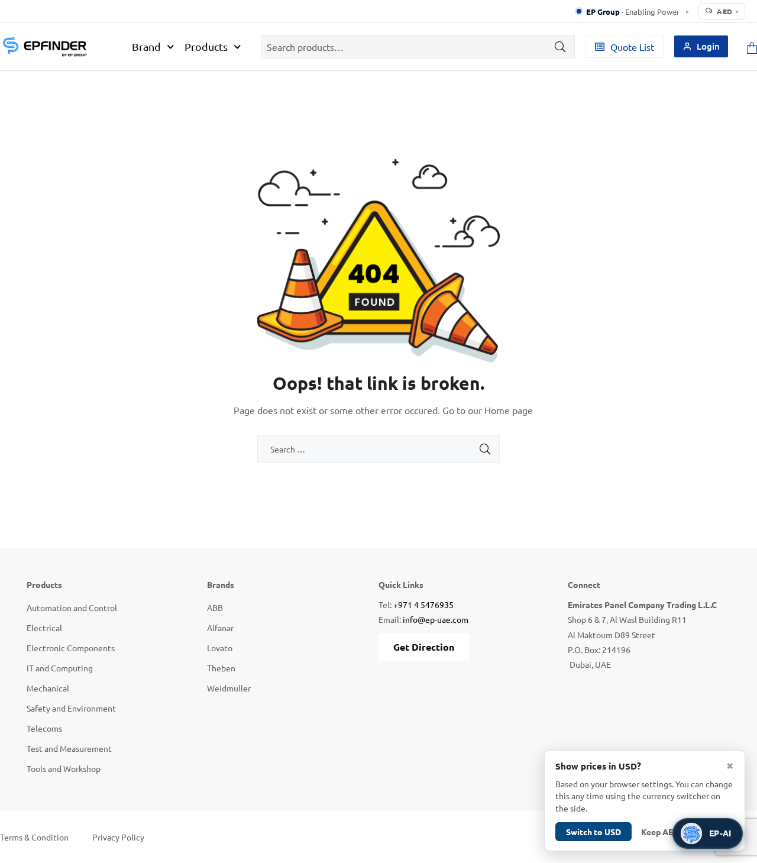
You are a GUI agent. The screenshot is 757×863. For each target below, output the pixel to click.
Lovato (219, 647)
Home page (508, 410)
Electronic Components (71, 647)
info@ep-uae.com (435, 619)
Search (557, 47)
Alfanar (220, 627)
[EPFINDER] (44, 47)
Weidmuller (229, 688)
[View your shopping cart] (752, 46)
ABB (215, 607)
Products (206, 46)
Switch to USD (593, 831)
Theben (221, 667)
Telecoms (44, 728)
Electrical (44, 627)
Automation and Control (72, 607)
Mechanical (48, 688)
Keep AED (660, 831)
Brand (146, 46)
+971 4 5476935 (423, 604)
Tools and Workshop (64, 768)
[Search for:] (378, 449)
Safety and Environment (71, 708)
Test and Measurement (69, 748)
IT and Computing (60, 667)
